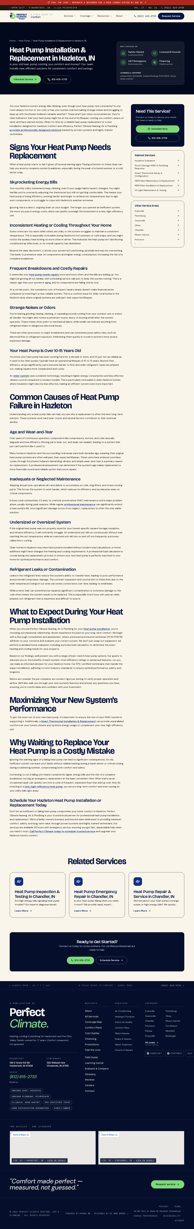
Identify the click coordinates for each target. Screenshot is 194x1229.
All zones (150, 1042)
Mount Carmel (173, 1021)
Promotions (92, 1044)
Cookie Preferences (146, 1216)
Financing (90, 1038)
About (119, 15)
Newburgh (171, 1036)
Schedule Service (23, 79)
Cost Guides (92, 1033)
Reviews (90, 1079)
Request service (166, 1184)
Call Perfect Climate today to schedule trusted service (62, 831)
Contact (90, 1090)
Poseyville (150, 1036)
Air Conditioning (123, 1011)
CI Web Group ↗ (119, 1213)
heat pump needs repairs (44, 274)
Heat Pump (24, 40)
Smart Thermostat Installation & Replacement (68, 721)
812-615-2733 (159, 138)
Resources (103, 15)
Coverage (85, 15)
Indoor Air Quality (123, 1022)
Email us (14, 1082)
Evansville (150, 1011)
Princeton (150, 1026)
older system (21, 375)
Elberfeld (170, 1031)
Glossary (90, 1074)
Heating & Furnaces (124, 1016)
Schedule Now (159, 128)
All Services (91, 1016)
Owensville (150, 1016)
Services (68, 15)
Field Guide (91, 1057)
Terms (177, 1206)
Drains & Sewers (123, 1039)
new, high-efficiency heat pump (44, 786)
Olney (168, 1016)
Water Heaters (122, 1033)
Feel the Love (92, 1050)
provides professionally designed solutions (35, 130)
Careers (89, 1085)
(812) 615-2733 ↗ (172, 985)
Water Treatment (123, 1044)
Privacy (164, 1206)
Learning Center (94, 1063)
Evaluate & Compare (97, 1068)
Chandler (149, 1021)
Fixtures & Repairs (124, 1050)
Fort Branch (171, 1026)
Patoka (148, 1031)
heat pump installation (97, 628)
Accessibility (172, 1216)
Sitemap (179, 1220)
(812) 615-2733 (174, 8)
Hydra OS (85, 1213)
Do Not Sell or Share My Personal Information (157, 1211)
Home (13, 40)
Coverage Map (93, 1022)
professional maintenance (79, 504)
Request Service (171, 16)
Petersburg (171, 1011)
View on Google (56, 1160)
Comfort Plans (93, 1027)
